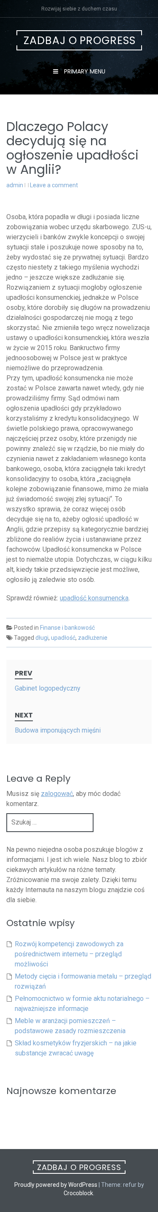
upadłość (63, 637)
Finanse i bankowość (67, 627)
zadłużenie (92, 637)
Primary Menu (83, 71)
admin (14, 185)
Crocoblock (78, 1193)
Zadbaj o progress (80, 40)
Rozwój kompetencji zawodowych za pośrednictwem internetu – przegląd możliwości (69, 954)
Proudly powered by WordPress (55, 1184)
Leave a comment (54, 185)
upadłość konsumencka (94, 598)
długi (41, 637)
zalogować (57, 794)
